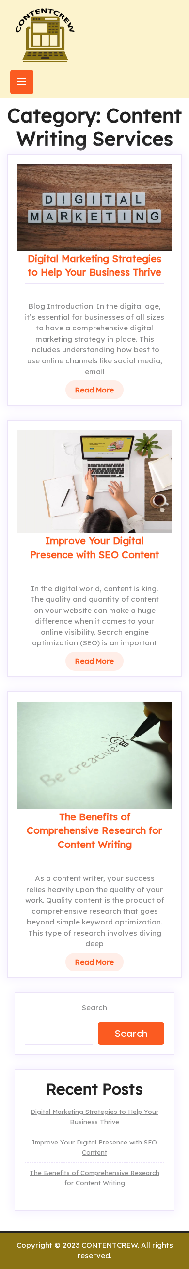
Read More (94, 389)
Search (94, 1007)
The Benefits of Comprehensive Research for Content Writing (94, 831)
